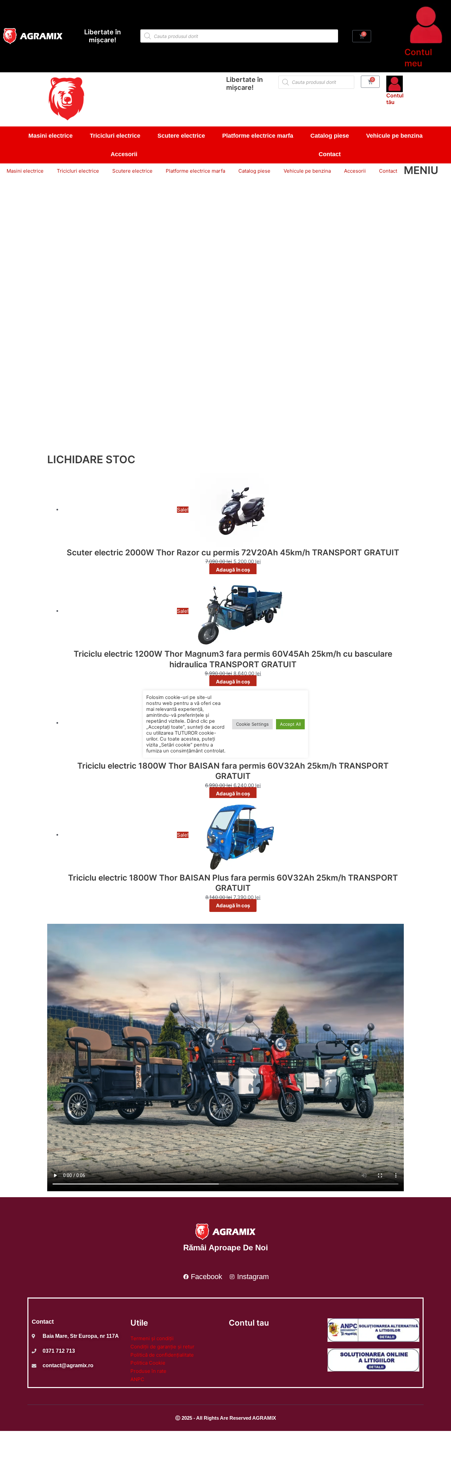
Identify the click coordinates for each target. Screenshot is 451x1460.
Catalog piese (329, 135)
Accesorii (124, 154)
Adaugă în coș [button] (233, 570)
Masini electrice (50, 135)
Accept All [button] (290, 724)
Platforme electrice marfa (257, 135)
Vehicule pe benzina (394, 135)
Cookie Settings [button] (252, 724)
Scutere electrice (181, 135)
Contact (330, 154)
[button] (225, 434)
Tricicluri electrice (115, 135)
